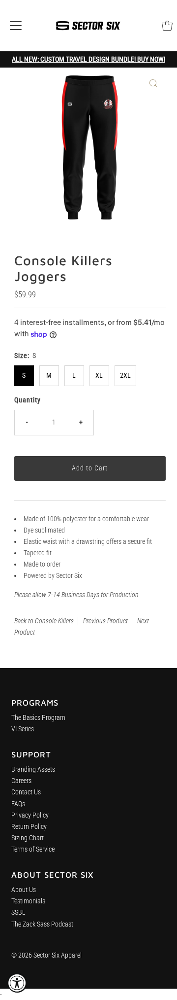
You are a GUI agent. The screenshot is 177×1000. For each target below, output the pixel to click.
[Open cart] (167, 26)
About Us (23, 890)
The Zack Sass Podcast (42, 924)
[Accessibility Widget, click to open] (17, 983)
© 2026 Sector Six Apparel (46, 955)
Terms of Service (33, 849)
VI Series (22, 729)
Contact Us (26, 792)
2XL (125, 375)
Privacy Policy (30, 815)
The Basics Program (38, 718)
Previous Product (105, 621)
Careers (21, 781)
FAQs (18, 804)
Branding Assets (33, 769)
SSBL (18, 912)
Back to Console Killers (44, 621)
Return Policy (29, 826)
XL (99, 375)
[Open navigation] (15, 25)
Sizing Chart (27, 838)
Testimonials (28, 901)
